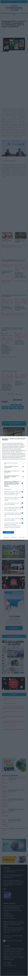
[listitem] (14, 463)
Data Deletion (6, 537)
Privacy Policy (22, 537)
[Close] (25, 439)
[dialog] (14, 488)
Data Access (14, 537)
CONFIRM (8, 532)
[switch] (23, 466)
